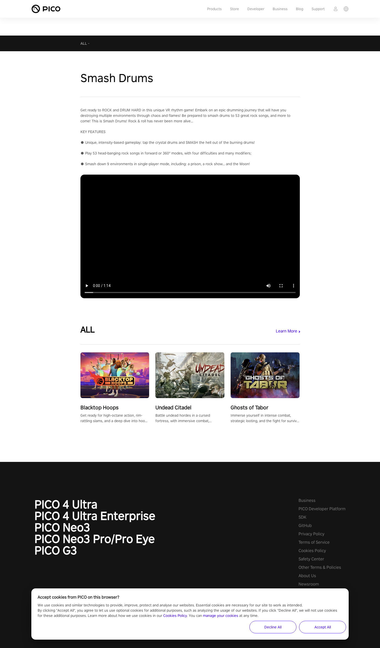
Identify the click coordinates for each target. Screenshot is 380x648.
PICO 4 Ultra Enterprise (94, 515)
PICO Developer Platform (322, 509)
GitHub (305, 525)
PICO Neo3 (62, 527)
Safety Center (311, 559)
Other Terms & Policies (320, 567)
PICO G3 (55, 550)
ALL (83, 43)
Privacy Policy (311, 534)
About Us (307, 575)
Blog (299, 9)
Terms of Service (314, 542)
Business (280, 9)
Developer (255, 9)
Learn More (286, 331)
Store (234, 9)
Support (318, 9)
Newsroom (309, 584)
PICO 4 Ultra (65, 504)
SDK (302, 517)
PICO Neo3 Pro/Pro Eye (94, 538)
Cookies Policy (312, 550)
